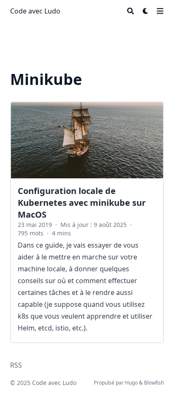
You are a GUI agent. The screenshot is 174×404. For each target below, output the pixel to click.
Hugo (131, 382)
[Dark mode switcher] (145, 11)
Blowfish (154, 382)
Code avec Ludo (35, 11)
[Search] (130, 11)
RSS (16, 365)
